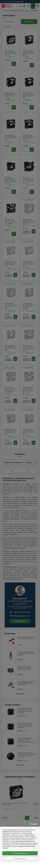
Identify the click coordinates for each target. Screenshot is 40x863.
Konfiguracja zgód (20, 858)
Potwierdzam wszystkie (20, 853)
